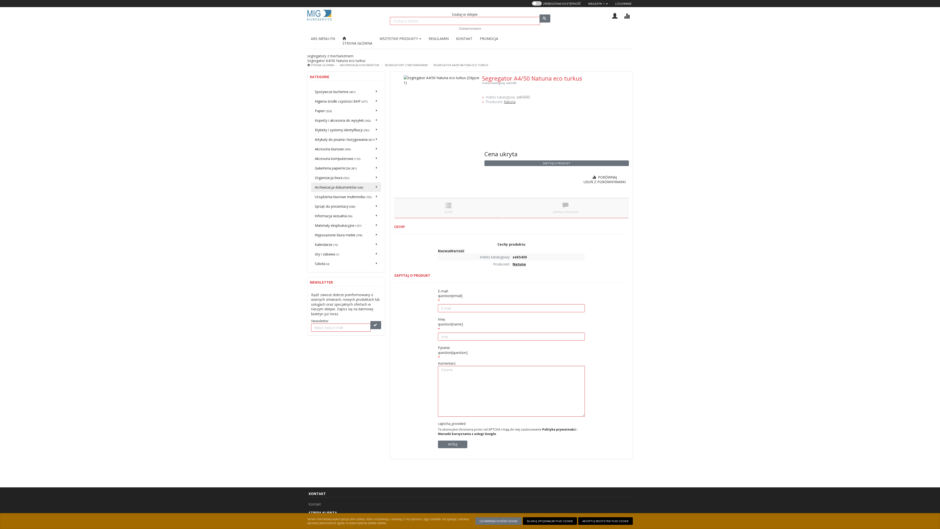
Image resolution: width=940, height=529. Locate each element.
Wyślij (452, 444)
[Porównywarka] (627, 15)
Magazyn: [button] (596, 3)
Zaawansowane (470, 28)
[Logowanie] (615, 15)
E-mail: (450, 293)
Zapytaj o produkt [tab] (565, 212)
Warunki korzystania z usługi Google (467, 434)
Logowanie (623, 3)
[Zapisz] (375, 325)
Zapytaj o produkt (556, 163)
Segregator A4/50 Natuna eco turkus (460, 65)
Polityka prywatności (559, 429)
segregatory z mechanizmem (406, 65)
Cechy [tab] (448, 212)
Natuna (510, 101)
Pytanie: (453, 350)
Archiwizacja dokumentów (359, 65)
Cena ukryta (500, 154)
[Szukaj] (545, 18)
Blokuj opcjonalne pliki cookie (550, 521)
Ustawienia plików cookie (498, 521)
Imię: (450, 321)
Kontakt (315, 504)
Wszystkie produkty (399, 38)
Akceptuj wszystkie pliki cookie (605, 521)
